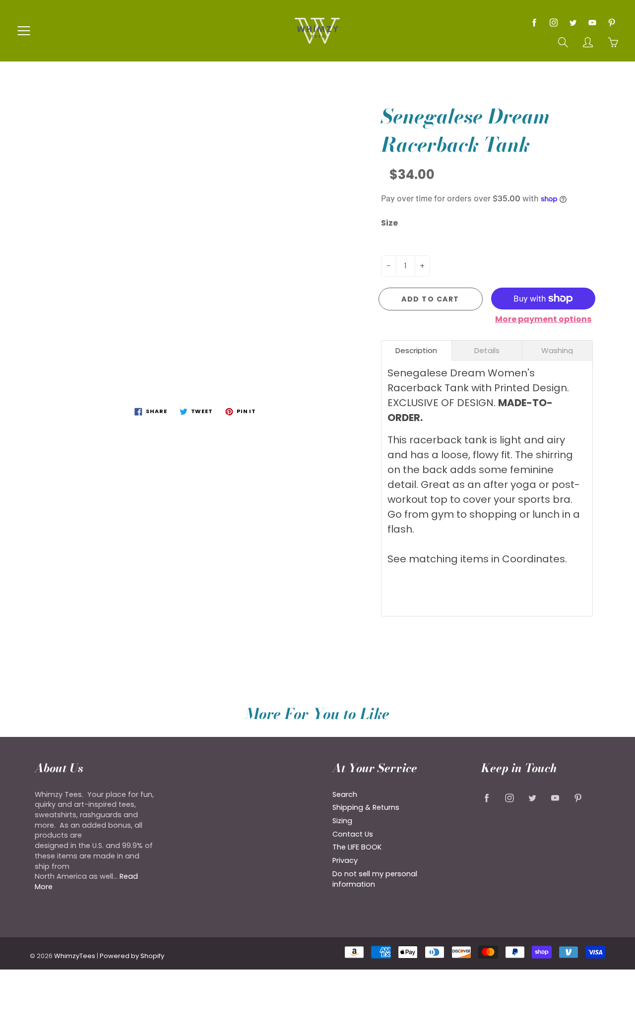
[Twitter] (573, 22)
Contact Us (352, 834)
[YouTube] (592, 22)
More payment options (543, 319)
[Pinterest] (611, 22)
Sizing (342, 821)
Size (389, 223)
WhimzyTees (74, 956)
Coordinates (533, 559)
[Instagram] (553, 22)
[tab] (416, 350)
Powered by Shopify (132, 956)
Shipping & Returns (365, 807)
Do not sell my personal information (374, 879)
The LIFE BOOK (356, 847)
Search (344, 794)
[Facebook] (534, 22)
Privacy (345, 860)
